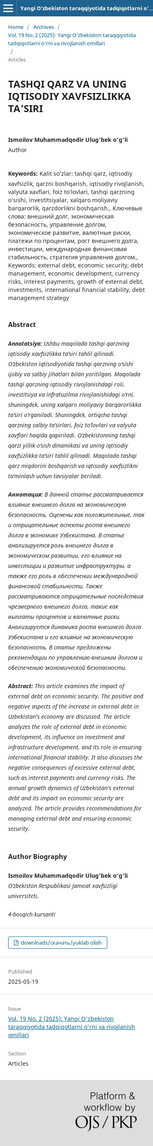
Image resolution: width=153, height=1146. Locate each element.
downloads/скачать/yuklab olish (61, 942)
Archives (43, 27)
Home (15, 27)
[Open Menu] (8, 8)
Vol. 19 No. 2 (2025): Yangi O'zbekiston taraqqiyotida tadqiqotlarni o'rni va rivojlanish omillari (72, 39)
